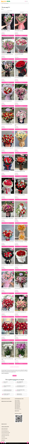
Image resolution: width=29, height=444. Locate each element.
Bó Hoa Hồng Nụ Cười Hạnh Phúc (6, 77)
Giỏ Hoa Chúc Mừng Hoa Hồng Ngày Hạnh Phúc (21, 125)
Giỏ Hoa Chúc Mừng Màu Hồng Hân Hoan (7, 54)
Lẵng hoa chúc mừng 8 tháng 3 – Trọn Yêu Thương (20, 218)
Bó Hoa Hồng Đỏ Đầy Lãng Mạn (6, 194)
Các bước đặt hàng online (5, 431)
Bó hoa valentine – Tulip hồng (6, 30)
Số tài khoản (3, 436)
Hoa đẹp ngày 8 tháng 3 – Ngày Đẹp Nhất (7, 218)
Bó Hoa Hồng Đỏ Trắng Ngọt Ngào (20, 194)
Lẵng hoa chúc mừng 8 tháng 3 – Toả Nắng (21, 241)
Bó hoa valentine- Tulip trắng (19, 30)
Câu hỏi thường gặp (4, 438)
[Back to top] (27, 442)
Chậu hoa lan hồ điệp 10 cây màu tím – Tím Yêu (21, 359)
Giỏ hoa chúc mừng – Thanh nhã (19, 288)
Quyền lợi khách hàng (4, 428)
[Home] (5, 1)
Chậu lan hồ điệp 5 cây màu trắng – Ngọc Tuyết (7, 359)
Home (2, 3)
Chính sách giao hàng (4, 429)
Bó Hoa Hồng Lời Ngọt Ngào (19, 77)
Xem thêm (14, 375)
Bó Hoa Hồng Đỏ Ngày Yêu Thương (20, 171)
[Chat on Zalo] (5, 442)
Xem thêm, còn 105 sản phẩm (14, 366)
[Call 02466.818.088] (1, 442)
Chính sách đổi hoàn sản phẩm (6, 432)
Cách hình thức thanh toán (5, 435)
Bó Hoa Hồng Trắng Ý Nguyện (19, 54)
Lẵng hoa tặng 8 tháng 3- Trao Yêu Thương (8, 241)
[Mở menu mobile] (26, 1)
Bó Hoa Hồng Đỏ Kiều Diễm (5, 171)
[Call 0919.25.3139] (3, 442)
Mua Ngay (7, 35)
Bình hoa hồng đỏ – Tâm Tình (6, 335)
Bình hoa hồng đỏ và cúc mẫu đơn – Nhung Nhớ (21, 335)
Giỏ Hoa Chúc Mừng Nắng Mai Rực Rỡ (7, 124)
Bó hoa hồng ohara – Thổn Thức (6, 288)
